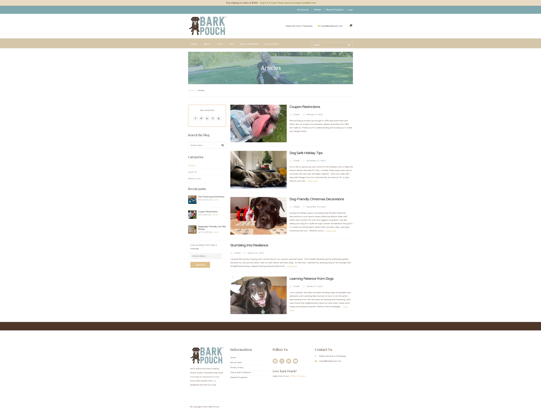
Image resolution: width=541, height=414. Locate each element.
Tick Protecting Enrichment (211, 196)
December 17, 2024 (315, 160)
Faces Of (192, 172)
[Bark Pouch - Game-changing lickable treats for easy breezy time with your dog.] (208, 26)
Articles (191, 165)
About (233, 357)
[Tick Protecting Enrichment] (192, 199)
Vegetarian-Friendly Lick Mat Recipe (212, 227)
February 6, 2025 (314, 114)
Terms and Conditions (240, 372)
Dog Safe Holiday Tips (306, 153)
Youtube (218, 118)
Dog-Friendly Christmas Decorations (317, 199)
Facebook (195, 118)
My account (236, 362)
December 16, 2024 (316, 207)
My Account (303, 9)
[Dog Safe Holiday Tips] (258, 169)
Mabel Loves (194, 178)
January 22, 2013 (255, 253)
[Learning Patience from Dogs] (258, 295)
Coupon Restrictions (208, 211)
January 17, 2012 (314, 286)
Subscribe (200, 265)
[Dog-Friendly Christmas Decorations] (258, 216)
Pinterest (201, 118)
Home (191, 90)
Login (350, 10)
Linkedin (207, 118)
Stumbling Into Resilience (249, 245)
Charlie (215, 200)
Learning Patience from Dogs (311, 279)
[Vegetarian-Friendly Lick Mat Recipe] (192, 229)
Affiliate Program (298, 376)
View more (313, 181)
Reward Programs (334, 9)
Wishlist (317, 9)
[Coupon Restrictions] (192, 214)
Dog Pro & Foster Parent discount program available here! (288, 3)
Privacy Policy (237, 367)
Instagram (212, 118)
